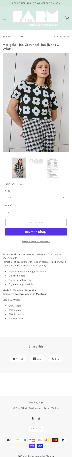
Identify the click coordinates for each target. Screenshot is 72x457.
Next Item (60, 36)
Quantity (10, 205)
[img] (33, 418)
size (7, 191)
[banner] (35, 17)
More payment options (36, 241)
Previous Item (14, 36)
